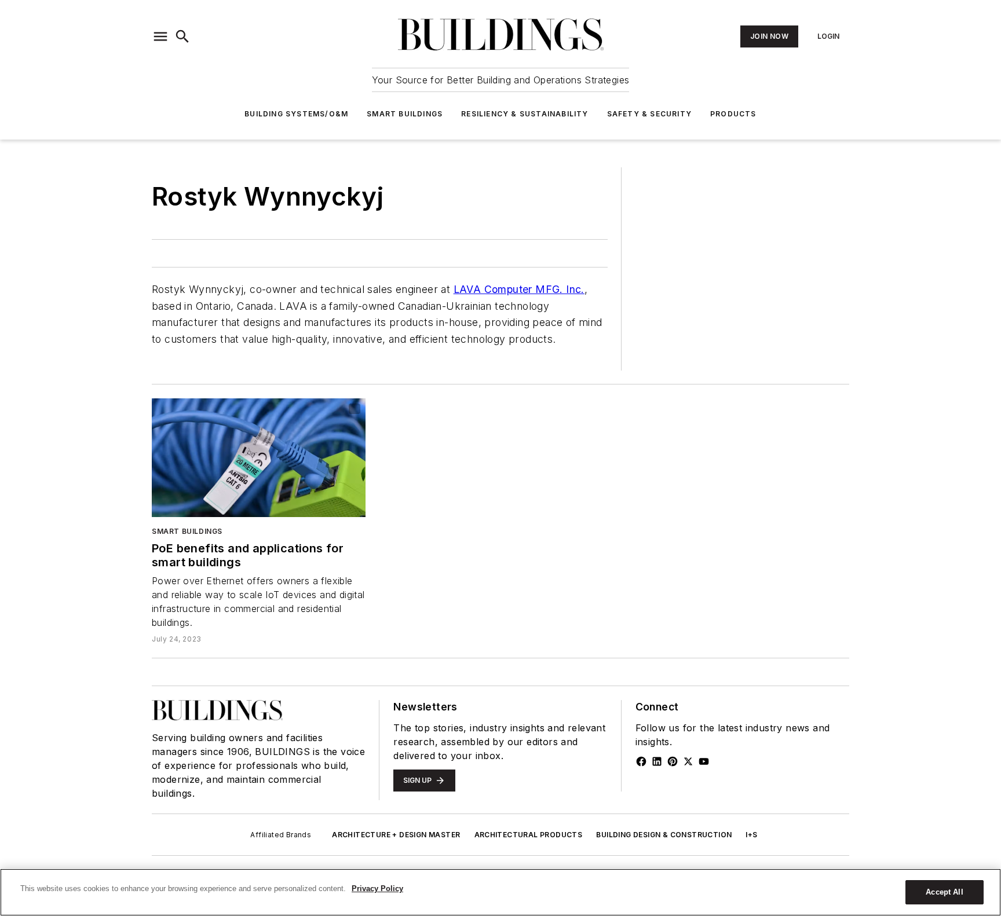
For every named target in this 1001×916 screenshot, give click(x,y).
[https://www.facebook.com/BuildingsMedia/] (641, 761)
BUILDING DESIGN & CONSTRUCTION (664, 834)
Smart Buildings (405, 113)
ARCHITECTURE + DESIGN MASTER (396, 834)
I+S (751, 834)
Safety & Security (649, 113)
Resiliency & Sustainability (524, 113)
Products (733, 113)
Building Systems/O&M (296, 113)
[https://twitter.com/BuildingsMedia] (688, 761)
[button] (160, 36)
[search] (182, 36)
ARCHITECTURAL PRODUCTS (528, 834)
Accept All (944, 892)
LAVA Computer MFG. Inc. (519, 289)
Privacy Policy (377, 888)
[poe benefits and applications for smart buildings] (259, 457)
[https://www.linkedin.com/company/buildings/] (657, 761)
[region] (500, 892)
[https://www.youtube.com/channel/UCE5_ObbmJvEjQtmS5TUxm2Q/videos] (704, 761)
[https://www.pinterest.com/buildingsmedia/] (672, 761)
